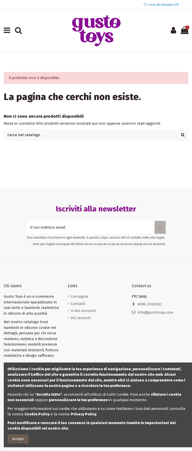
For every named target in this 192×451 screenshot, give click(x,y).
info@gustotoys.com (155, 312)
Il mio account (83, 310)
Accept (18, 439)
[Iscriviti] (160, 227)
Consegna (79, 296)
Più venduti (80, 318)
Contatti (78, 303)
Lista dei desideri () (164, 4)
